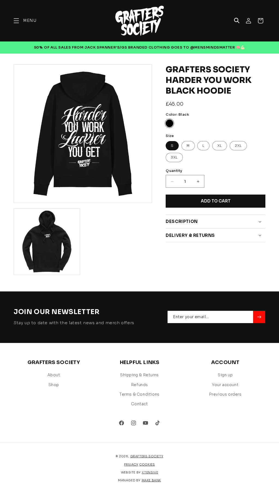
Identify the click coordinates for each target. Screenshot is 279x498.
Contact (139, 403)
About (53, 374)
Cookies (147, 464)
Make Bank (151, 480)
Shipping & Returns (139, 374)
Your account (225, 384)
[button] (25, 20)
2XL (238, 146)
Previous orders (225, 394)
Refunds (139, 384)
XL (219, 146)
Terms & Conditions (139, 394)
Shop (53, 384)
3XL (174, 157)
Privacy (131, 464)
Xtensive (150, 472)
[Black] (169, 123)
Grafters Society (146, 456)
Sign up (225, 374)
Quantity (174, 170)
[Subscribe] (259, 317)
